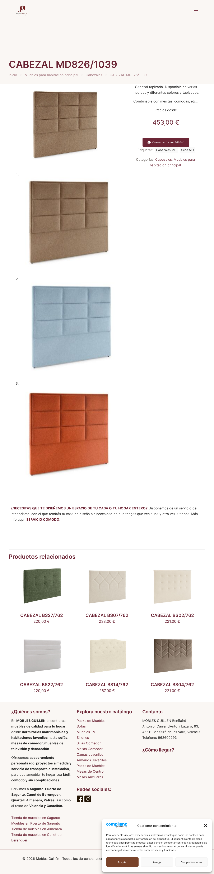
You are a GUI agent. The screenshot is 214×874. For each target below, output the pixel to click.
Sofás (81, 726)
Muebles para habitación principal (51, 75)
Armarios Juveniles (92, 760)
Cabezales (94, 75)
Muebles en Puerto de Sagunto (35, 823)
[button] (206, 825)
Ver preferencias (191, 862)
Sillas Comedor (89, 743)
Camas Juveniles (90, 754)
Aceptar (122, 862)
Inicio (13, 75)
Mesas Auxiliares (90, 777)
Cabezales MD (166, 150)
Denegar (157, 862)
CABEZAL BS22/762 (41, 684)
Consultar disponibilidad (168, 142)
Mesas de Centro (90, 771)
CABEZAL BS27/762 (41, 615)
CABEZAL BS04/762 (172, 684)
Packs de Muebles (91, 721)
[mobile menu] (196, 10)
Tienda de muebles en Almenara (36, 829)
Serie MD (187, 150)
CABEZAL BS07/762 (106, 615)
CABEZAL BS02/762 (172, 615)
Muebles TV (86, 732)
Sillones (83, 737)
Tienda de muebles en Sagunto (35, 818)
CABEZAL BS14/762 (107, 684)
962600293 (167, 737)
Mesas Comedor (90, 749)
